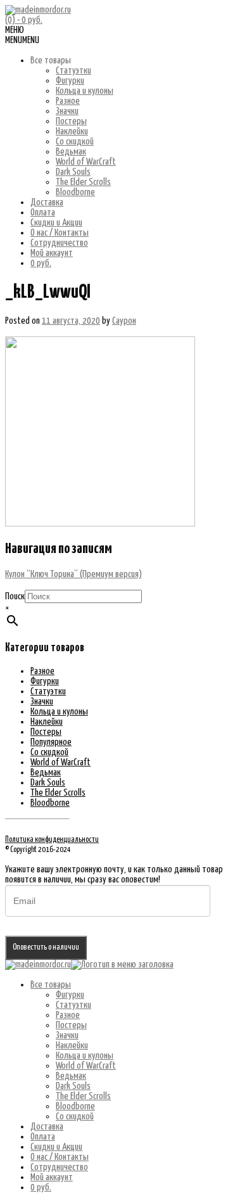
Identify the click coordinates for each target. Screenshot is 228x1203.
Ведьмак (71, 151)
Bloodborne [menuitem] (75, 1106)
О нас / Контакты (59, 233)
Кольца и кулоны (84, 91)
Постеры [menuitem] (71, 1025)
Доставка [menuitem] (46, 1126)
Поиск (15, 596)
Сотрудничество (59, 243)
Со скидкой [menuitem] (75, 1116)
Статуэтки (73, 70)
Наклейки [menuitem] (72, 1045)
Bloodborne (75, 192)
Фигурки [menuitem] (70, 995)
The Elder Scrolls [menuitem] (83, 1096)
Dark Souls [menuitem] (73, 1086)
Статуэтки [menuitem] (73, 1005)
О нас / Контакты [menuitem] (59, 1157)
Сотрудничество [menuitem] (59, 1167)
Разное (68, 101)
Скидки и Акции (56, 222)
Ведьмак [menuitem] (71, 1076)
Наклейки (72, 131)
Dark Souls (73, 172)
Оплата (42, 212)
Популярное (51, 742)
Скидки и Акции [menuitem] (56, 1147)
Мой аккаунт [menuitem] (51, 1177)
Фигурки (70, 81)
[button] (22, 40)
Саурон (124, 321)
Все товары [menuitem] (50, 985)
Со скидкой (75, 141)
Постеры (71, 121)
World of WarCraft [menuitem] (86, 1066)
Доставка (46, 202)
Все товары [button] (50, 60)
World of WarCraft (86, 162)
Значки (67, 111)
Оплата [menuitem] (42, 1137)
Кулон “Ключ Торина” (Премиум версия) (73, 574)
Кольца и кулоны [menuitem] (84, 1055)
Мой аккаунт (51, 253)
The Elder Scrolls (83, 182)
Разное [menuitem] (68, 1015)
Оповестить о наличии (46, 947)
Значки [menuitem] (67, 1035)
